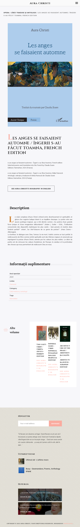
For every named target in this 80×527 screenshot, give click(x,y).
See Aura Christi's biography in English (31, 188)
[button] (76, 3)
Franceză (13, 284)
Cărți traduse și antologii (23, 12)
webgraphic (68, 523)
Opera (6, 12)
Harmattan (13, 299)
